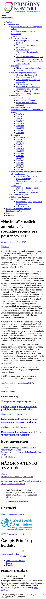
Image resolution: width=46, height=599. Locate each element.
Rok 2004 (20, 162)
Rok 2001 (20, 169)
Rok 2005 (20, 160)
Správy (9, 22)
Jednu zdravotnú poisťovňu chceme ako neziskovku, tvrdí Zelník (18, 448)
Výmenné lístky (22, 50)
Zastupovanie (21, 204)
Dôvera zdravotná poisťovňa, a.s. (29, 57)
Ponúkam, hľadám (18, 199)
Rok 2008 (20, 128)
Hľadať (4, 457)
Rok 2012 (20, 119)
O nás (8, 213)
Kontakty (10, 215)
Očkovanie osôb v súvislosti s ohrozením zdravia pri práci (28, 87)
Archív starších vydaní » (11, 554)
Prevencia (15, 66)
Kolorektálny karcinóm (25, 70)
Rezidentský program (19, 195)
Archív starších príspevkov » (17, 502)
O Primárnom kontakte (15, 560)
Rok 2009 (20, 126)
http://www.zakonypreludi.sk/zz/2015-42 (17, 383)
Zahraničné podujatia (24, 190)
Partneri (9, 563)
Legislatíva (15, 135)
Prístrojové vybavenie (25, 206)
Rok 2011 (20, 121)
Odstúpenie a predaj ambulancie (29, 202)
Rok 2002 (20, 167)
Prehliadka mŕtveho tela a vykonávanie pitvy (26, 177)
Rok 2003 (20, 165)
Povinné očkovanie (24, 98)
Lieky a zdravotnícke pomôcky (18, 208)
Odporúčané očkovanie (25, 100)
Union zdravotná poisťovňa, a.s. (29, 59)
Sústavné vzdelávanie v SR (27, 192)
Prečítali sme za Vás (14, 211)
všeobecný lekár (7, 242)
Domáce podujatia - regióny (27, 188)
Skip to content (7, 18)
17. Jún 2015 (21, 242)
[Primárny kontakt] (22, 13)
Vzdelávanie (16, 185)
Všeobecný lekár (13, 24)
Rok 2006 (20, 132)
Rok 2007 (20, 130)
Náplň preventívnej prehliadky (28, 68)
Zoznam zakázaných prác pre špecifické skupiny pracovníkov (29, 92)
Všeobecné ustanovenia (25, 84)
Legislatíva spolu (23, 137)
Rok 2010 (20, 123)
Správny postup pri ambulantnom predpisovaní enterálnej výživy (19, 408)
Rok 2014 (20, 114)
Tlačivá (14, 36)
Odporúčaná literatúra (20, 197)
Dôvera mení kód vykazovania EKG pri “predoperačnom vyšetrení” (22, 433)
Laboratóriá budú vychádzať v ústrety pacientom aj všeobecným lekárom (21, 420)
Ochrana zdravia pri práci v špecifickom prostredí (27, 76)
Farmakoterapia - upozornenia (23, 107)
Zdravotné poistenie (19, 38)
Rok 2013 (20, 116)
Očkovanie (15, 96)
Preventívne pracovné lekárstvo (24, 73)
